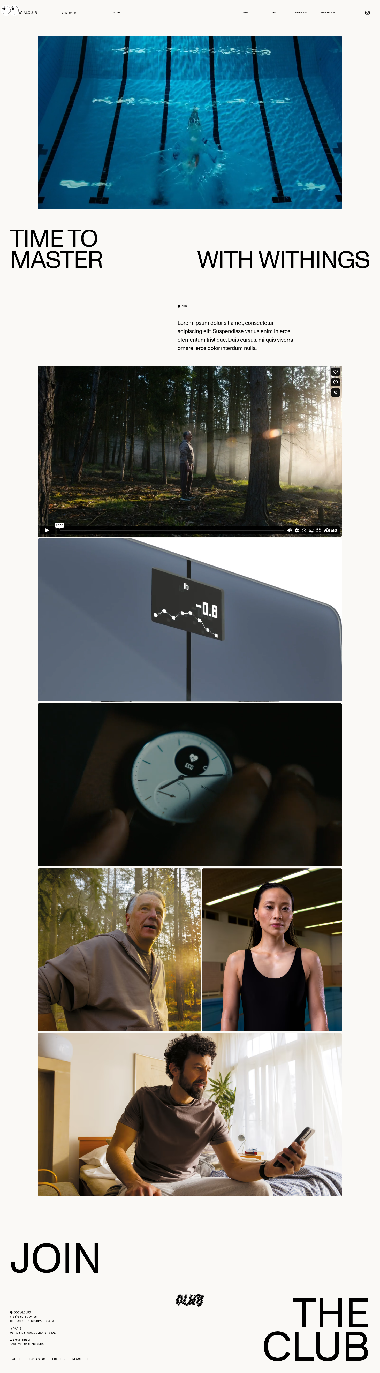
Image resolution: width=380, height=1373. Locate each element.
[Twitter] (367, 13)
